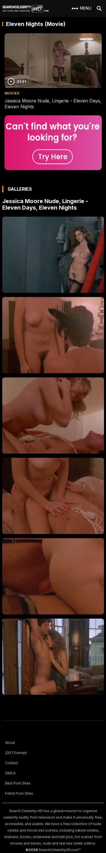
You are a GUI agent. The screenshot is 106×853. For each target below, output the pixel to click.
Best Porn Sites (18, 783)
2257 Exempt (16, 753)
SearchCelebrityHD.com (59, 850)
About (10, 742)
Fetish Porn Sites (19, 793)
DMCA (10, 773)
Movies (12, 93)
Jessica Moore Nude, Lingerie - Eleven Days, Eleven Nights (45, 204)
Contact (11, 763)
